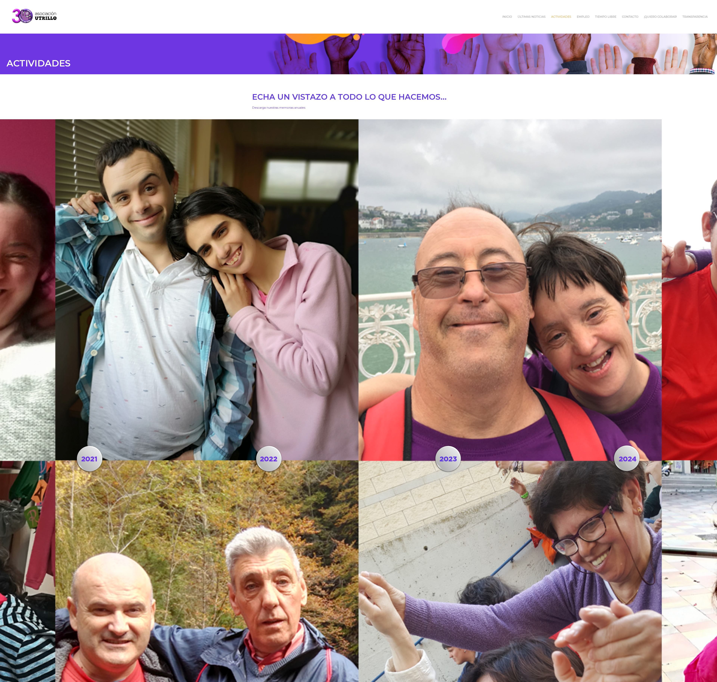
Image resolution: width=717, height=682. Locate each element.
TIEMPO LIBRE (605, 16)
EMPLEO (583, 16)
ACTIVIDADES (561, 16)
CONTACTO (630, 16)
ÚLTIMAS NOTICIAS (532, 16)
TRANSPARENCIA (695, 16)
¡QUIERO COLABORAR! (660, 16)
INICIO (507, 16)
